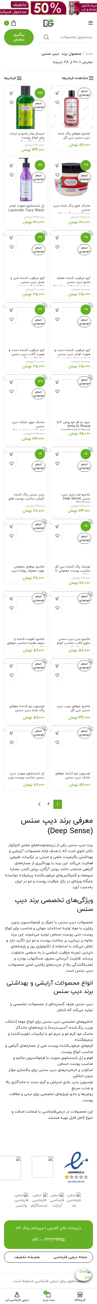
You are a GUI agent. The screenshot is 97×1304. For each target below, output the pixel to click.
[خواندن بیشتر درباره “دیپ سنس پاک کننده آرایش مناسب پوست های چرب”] (11, 454)
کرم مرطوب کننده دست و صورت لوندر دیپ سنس (72, 357)
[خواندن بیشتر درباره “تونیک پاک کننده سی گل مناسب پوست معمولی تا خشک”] (57, 526)
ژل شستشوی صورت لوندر (26, 211)
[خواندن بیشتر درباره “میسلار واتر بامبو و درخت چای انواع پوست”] (11, 93)
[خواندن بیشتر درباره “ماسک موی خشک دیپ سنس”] (11, 382)
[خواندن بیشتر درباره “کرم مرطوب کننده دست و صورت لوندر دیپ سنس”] (57, 310)
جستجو (46, 37)
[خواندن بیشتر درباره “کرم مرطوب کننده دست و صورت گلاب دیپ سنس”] (11, 310)
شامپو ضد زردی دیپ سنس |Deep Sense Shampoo (76, 498)
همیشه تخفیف (27, 1257)
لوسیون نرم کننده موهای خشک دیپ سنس (72, 775)
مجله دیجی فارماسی (70, 1257)
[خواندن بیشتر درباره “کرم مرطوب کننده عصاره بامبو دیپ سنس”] (57, 237)
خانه (89, 53)
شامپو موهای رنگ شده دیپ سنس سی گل (74, 135)
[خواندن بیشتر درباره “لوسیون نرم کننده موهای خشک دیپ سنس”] (57, 733)
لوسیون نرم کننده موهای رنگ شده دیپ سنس (26, 708)
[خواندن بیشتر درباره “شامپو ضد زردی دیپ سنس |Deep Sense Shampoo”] (57, 454)
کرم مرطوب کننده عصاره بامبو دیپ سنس (71, 285)
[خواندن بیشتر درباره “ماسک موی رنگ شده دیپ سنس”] (57, 165)
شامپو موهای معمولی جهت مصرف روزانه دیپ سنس (28, 571)
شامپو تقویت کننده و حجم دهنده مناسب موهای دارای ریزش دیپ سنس (25, 643)
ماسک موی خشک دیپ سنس (28, 429)
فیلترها (10, 78)
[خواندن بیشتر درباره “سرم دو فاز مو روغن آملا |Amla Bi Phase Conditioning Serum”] (57, 382)
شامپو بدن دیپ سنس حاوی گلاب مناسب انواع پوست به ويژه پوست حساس (73, 645)
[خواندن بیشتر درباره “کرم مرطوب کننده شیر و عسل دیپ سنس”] (11, 237)
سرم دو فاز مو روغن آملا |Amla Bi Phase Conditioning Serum (73, 426)
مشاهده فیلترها (75, 78)
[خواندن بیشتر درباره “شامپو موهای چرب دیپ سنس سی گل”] (57, 666)
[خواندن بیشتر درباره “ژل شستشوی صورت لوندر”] (11, 165)
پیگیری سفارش (19, 37)
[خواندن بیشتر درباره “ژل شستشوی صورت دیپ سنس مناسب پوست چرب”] (11, 733)
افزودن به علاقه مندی (57, 102)
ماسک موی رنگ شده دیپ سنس (71, 213)
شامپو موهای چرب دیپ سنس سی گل (73, 708)
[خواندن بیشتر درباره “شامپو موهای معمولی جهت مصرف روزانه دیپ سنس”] (11, 526)
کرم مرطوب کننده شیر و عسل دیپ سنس (27, 285)
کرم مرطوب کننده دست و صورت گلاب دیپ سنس (26, 357)
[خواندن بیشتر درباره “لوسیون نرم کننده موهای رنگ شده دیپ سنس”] (11, 666)
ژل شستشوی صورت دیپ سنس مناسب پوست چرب (26, 775)
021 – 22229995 (48, 1240)
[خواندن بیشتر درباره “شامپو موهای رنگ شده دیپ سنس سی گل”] (57, 93)
